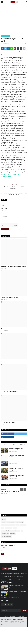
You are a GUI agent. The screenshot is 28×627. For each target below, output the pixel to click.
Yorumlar (4, 199)
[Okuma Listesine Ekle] (24, 48)
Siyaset (3, 36)
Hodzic (6, 528)
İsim (2, 203)
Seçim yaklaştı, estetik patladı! (8, 328)
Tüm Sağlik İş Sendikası (6, 536)
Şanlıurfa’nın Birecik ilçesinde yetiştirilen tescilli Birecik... (15, 449)
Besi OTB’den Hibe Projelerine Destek (17, 461)
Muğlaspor (4, 519)
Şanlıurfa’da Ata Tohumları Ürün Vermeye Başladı (16, 469)
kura (2, 528)
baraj (11, 528)
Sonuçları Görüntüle (9, 554)
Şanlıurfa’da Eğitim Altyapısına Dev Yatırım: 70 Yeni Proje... (16, 476)
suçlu (17, 525)
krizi (22, 530)
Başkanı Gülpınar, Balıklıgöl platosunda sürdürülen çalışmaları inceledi (14, 187)
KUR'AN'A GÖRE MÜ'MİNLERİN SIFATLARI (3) (10, 597)
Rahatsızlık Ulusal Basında (7, 360)
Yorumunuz (3, 214)
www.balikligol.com (6, 176)
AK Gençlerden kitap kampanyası (9, 391)
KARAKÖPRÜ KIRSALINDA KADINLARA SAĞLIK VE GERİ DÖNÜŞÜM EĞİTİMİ (14, 194)
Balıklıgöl (8, 36)
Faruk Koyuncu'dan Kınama (8, 422)
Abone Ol (24, 610)
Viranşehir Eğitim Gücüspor (7, 530)
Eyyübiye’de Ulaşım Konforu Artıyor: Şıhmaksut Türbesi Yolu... (16, 586)
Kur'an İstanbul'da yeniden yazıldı (16, 455)
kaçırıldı (15, 528)
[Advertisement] (14, 15)
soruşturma (12, 533)
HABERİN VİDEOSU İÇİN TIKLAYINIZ (11, 174)
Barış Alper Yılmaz (5, 533)
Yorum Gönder (5, 229)
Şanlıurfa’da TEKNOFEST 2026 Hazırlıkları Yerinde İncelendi (17, 592)
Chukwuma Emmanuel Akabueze (8, 525)
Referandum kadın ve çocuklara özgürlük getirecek (13, 266)
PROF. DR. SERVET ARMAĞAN (10, 492)
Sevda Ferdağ (22, 525)
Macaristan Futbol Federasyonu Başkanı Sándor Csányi (12, 522)
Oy (2, 554)
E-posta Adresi (4, 208)
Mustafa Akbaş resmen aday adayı (9, 297)
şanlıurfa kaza (16, 530)
